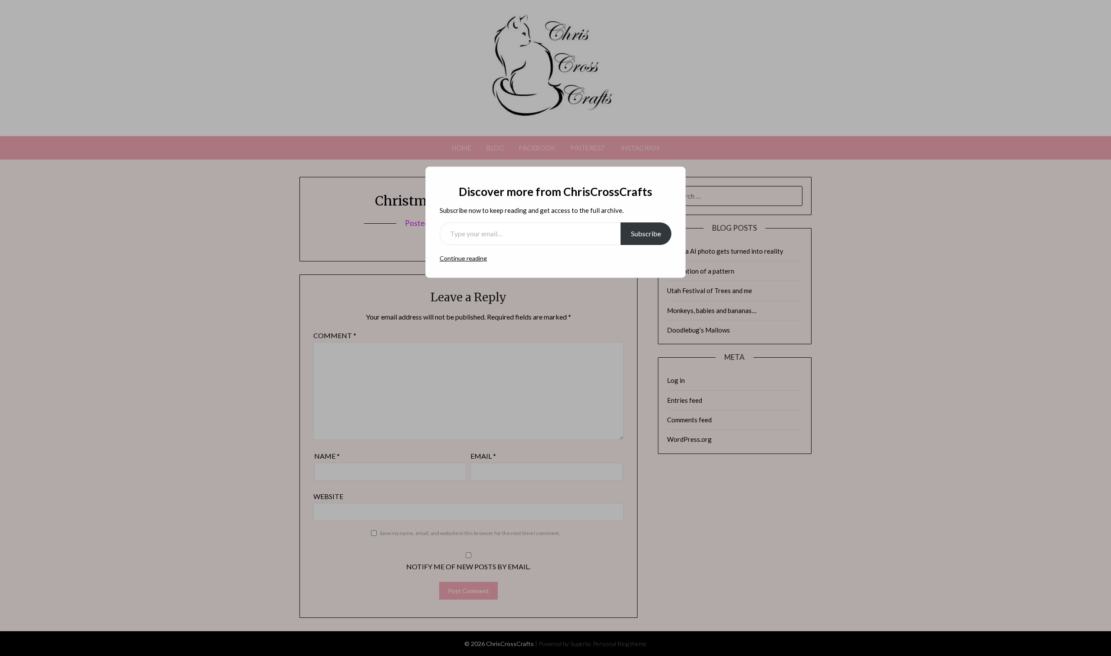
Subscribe (646, 233)
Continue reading (463, 258)
